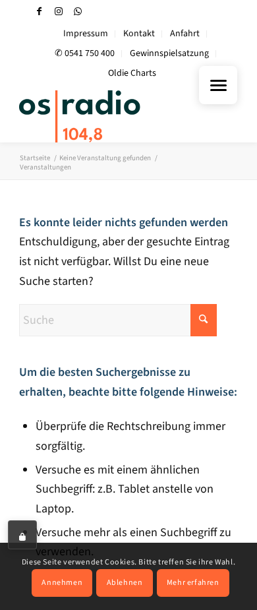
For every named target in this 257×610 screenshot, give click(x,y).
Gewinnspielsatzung (169, 53)
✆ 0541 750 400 (85, 53)
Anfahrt (185, 33)
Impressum (85, 33)
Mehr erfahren (193, 582)
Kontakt (139, 33)
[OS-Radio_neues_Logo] (106, 116)
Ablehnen (125, 582)
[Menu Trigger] (218, 85)
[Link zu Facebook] (39, 11)
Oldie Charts (132, 73)
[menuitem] (86, 34)
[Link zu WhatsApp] (78, 11)
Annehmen (62, 582)
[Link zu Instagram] (59, 11)
